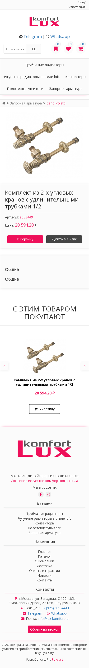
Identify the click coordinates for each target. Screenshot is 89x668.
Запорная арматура (65, 88)
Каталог (44, 556)
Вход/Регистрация (76, 4)
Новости (44, 575)
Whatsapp (60, 36)
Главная (44, 551)
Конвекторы (75, 76)
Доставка (44, 566)
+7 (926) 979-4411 (55, 608)
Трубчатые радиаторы (44, 64)
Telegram (32, 36)
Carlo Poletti (56, 103)
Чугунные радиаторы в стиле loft (31, 76)
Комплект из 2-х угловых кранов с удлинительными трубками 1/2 (44, 382)
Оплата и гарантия (44, 570)
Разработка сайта (44, 660)
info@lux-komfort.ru (53, 618)
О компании (44, 561)
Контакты (44, 580)
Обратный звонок (44, 629)
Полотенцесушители (25, 88)
